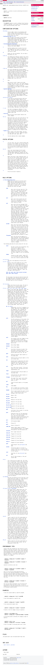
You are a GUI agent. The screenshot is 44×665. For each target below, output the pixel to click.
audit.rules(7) (7, 644)
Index (4, 2)
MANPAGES (4, 0)
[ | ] (6, 261)
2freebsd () (35, 24)
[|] (9, 488)
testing (32, 18)
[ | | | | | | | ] (14, 288)
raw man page (34, 9)
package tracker (34, 8)
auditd (8, 3)
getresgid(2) (22, 444)
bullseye (5, 3)
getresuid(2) (22, 453)
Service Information (20, 2)
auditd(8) (13, 644)
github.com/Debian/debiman (14, 663)
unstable (33, 20)
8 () (33, 26)
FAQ (14, 2)
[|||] (5, 476)
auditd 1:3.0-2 (18, 657)
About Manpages (9, 2)
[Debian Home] (1, 2)
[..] (5, 55)
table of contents (35, 12)
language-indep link (35, 6)
